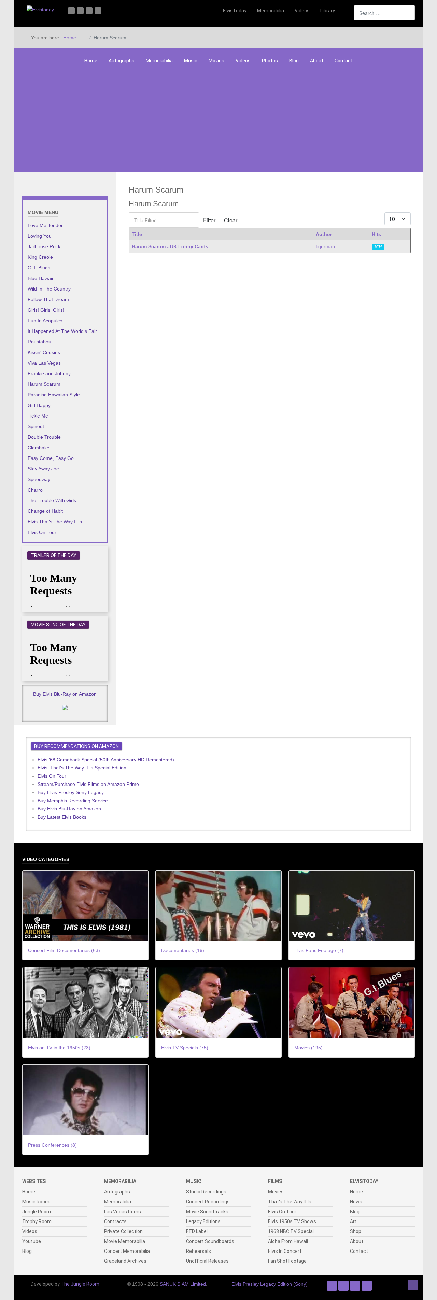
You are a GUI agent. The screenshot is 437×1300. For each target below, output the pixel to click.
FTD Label (197, 1231)
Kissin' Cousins (44, 352)
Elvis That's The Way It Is (55, 521)
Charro (35, 490)
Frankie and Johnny (49, 373)
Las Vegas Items (122, 1211)
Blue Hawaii (40, 278)
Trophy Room (37, 1221)
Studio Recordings (206, 1192)
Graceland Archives (125, 1261)
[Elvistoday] (40, 9)
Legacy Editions (203, 1221)
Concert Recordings (208, 1201)
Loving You (40, 236)
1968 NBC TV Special (291, 1231)
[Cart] (344, 10)
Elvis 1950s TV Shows (292, 1221)
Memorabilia (159, 60)
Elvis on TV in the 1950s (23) (59, 1047)
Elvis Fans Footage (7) (318, 950)
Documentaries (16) (182, 950)
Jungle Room (36, 1211)
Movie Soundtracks (207, 1211)
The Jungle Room (80, 1284)
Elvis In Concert (284, 1251)
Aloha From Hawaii (288, 1241)
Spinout (36, 426)
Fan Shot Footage (287, 1261)
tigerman (325, 246)
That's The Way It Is (289, 1201)
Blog (294, 60)
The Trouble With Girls (52, 500)
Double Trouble (44, 437)
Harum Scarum (44, 384)
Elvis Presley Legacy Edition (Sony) (269, 1284)
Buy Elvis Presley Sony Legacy (71, 792)
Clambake (39, 447)
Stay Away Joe (43, 468)
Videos (243, 60)
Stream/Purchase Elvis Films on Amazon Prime (88, 784)
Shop (355, 1231)
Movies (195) (308, 1047)
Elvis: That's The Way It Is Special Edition (82, 768)
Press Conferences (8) (52, 1145)
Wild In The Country (49, 289)
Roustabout (40, 341)
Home (90, 60)
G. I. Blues (39, 267)
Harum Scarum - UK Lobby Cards (170, 246)
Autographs (122, 60)
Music (190, 60)
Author (324, 234)
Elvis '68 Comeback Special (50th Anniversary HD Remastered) (106, 759)
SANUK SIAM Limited (183, 1284)
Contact (344, 60)
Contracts (115, 1221)
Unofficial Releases (207, 1261)
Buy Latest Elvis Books (62, 817)
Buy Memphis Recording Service (73, 800)
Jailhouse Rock (44, 246)
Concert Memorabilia (127, 1251)
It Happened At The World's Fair (62, 331)
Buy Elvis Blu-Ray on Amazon (65, 694)
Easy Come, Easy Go (51, 458)
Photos (270, 60)
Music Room (36, 1201)
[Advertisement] (218, 121)
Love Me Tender (45, 225)
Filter (209, 220)
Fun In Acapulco (45, 320)
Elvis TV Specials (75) (184, 1047)
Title (137, 234)
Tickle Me (38, 416)
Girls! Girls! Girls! (46, 310)
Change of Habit (45, 511)
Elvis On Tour (42, 532)
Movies (216, 60)
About (316, 60)
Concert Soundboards (210, 1241)
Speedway (39, 479)
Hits (376, 234)
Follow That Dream (48, 299)
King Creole (40, 257)
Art (353, 1221)
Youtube (31, 1241)
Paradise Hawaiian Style (54, 394)
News (356, 1201)
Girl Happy (39, 405)
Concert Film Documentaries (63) (64, 950)
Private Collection (123, 1231)
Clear (230, 220)
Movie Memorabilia (124, 1241)
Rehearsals (198, 1251)
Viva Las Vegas (44, 363)
